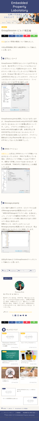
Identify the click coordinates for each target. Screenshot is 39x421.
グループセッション (23, 270)
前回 (3, 41)
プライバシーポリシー (9, 412)
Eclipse (5, 270)
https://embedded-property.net (20, 312)
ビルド (32, 270)
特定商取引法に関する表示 (29, 412)
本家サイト (5, 153)
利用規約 (18, 412)
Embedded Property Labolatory (19, 6)
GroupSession (13, 270)
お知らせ (4, 27)
